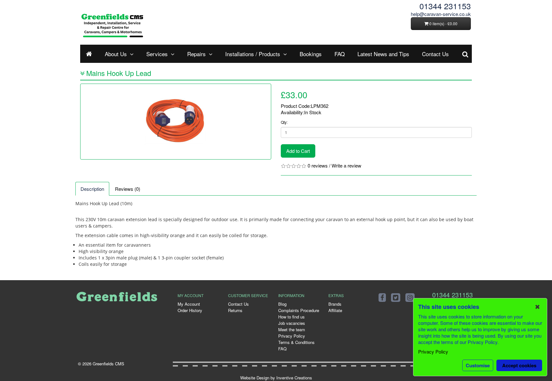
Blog (282, 304)
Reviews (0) (127, 188)
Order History (190, 310)
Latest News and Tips (383, 54)
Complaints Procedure (298, 310)
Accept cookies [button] (519, 365)
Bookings (311, 54)
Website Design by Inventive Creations (276, 378)
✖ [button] (537, 306)
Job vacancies (291, 323)
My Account (189, 304)
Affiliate (335, 310)
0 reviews (318, 165)
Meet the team (291, 329)
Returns (235, 310)
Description (92, 188)
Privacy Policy (291, 336)
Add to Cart (298, 150)
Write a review (346, 165)
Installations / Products (252, 54)
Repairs (196, 54)
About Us (116, 54)
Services (157, 54)
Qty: (284, 122)
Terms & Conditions (296, 342)
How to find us (291, 317)
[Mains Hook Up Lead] (175, 122)
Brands (334, 304)
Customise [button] (478, 365)
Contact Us (435, 54)
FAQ (339, 54)
